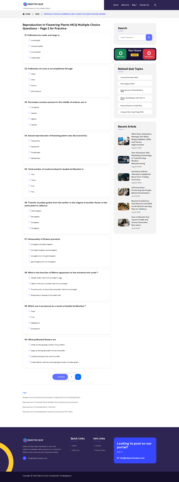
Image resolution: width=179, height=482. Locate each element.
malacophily (35, 58)
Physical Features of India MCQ (131, 106)
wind (33, 80)
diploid (33, 119)
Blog (134, 5)
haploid (34, 125)
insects (34, 85)
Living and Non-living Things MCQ (132, 112)
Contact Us (144, 5)
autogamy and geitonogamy (42, 244)
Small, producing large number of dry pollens (48, 345)
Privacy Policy (100, 450)
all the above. (36, 91)
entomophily (36, 52)
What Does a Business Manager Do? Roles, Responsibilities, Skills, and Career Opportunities (141, 139)
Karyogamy (35, 217)
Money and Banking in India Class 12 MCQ (133, 98)
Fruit (33, 317)
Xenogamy (35, 228)
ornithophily (35, 40)
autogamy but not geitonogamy (43, 256)
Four (33, 186)
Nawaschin (35, 147)
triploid (34, 113)
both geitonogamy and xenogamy (44, 250)
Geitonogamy (36, 211)
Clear (134, 55)
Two (32, 174)
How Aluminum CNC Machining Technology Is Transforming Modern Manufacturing (141, 158)
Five (32, 192)
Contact (98, 446)
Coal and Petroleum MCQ (129, 77)
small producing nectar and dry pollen (45, 356)
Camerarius (35, 141)
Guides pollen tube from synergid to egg (46, 278)
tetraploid (35, 107)
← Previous (60, 377)
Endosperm (35, 329)
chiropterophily (37, 46)
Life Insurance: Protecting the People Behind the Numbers (141, 190)
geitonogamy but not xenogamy (43, 262)
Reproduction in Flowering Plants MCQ (132, 90)
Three (33, 180)
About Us (125, 5)
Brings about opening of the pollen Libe (46, 295)
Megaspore (35, 323)
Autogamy (35, 222)
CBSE (37, 14)
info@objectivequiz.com (37, 458)
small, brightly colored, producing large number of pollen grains (55, 362)
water (33, 74)
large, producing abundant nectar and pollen (48, 350)
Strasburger (35, 152)
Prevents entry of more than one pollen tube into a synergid (54, 289)
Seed (33, 311)
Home (115, 5)
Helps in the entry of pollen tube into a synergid (49, 284)
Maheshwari (35, 158)
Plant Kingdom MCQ (127, 84)
